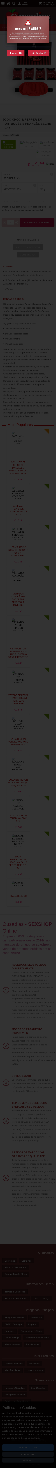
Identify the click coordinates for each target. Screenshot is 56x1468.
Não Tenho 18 (38, 53)
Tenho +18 (16, 53)
